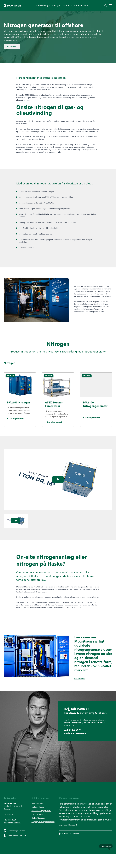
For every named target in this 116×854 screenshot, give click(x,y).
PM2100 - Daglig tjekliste (41, 810)
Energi (56, 5)
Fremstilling (43, 5)
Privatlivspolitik (37, 814)
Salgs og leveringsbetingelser (42, 821)
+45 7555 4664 (10, 820)
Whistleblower (37, 803)
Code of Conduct (38, 818)
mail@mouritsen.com (12, 822)
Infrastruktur (81, 5)
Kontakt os (11, 46)
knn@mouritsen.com (75, 733)
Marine (67, 5)
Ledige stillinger (37, 807)
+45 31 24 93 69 (73, 730)
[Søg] (105, 5)
